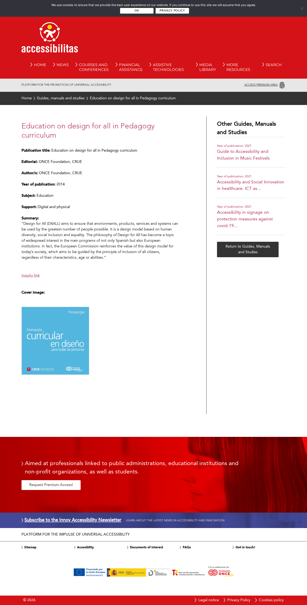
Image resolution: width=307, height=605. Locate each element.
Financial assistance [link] (131, 67)
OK (136, 10)
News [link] (63, 65)
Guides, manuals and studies (61, 98)
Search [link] (274, 65)
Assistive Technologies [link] (168, 67)
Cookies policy (271, 600)
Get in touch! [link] (245, 547)
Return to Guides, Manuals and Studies (248, 249)
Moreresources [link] (238, 67)
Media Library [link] (207, 67)
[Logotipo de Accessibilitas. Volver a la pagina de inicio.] (50, 39)
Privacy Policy (172, 10)
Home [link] (40, 65)
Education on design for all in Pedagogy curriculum (99, 98)
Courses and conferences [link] (94, 67)
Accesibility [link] (85, 547)
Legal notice (208, 600)
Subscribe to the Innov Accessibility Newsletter (72, 520)
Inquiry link (31, 276)
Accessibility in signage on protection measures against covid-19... (245, 219)
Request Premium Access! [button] (51, 485)
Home (27, 98)
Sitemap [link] (30, 547)
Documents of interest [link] (146, 547)
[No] (302, 8)
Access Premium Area (261, 84)
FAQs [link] (187, 547)
